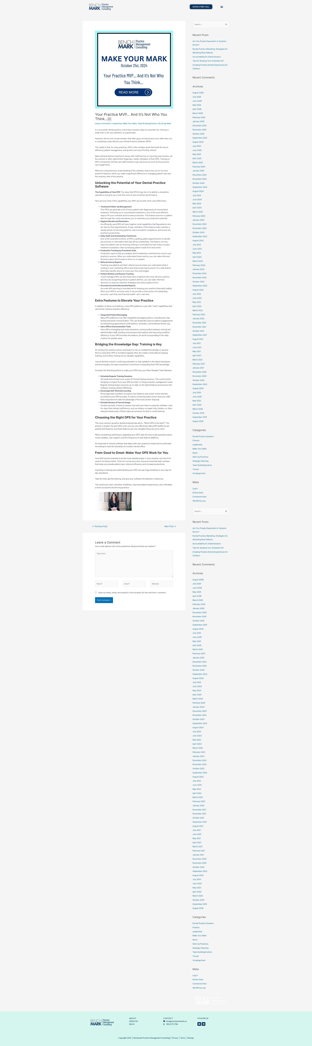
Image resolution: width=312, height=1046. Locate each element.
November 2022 (199, 277)
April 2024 (197, 207)
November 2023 (200, 228)
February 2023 (199, 265)
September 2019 (200, 417)
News (195, 453)
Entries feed (198, 492)
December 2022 (199, 273)
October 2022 (198, 281)
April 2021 (197, 355)
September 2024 (200, 187)
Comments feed (199, 496)
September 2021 (200, 335)
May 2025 (197, 154)
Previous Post (99, 526)
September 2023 (200, 236)
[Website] (161, 584)
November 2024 (200, 179)
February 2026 (199, 117)
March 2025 (198, 162)
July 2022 (197, 294)
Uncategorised (199, 473)
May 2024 (197, 203)
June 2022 (197, 298)
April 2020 (197, 405)
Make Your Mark (130, 123)
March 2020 (198, 409)
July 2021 (197, 343)
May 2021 (197, 351)
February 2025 (199, 166)
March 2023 (198, 261)
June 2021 (197, 347)
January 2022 (198, 318)
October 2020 (198, 380)
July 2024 (197, 195)
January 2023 (198, 269)
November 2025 (199, 129)
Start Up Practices (200, 457)
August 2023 (198, 240)
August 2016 (198, 421)
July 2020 (197, 392)
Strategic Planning (200, 461)
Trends (196, 469)
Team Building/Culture (147, 123)
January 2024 (198, 220)
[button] (222, 7)
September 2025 (200, 138)
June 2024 (197, 199)
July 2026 (197, 97)
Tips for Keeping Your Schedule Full (208, 61)
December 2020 (199, 372)
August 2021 (198, 339)
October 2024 (199, 183)
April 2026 (197, 109)
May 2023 (197, 253)
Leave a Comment (103, 123)
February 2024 (199, 216)
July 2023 (197, 244)
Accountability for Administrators (207, 57)
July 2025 (197, 146)
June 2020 (197, 396)
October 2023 (199, 232)
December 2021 (199, 322)
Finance (196, 440)
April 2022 (197, 306)
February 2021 (199, 364)
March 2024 (198, 212)
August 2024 (198, 191)
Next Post (170, 526)
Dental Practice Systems (203, 436)
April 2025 (197, 158)
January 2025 (198, 171)
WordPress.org (199, 501)
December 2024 (200, 175)
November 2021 (199, 327)
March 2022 (198, 310)
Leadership (117, 123)
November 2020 (199, 376)
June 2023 (197, 249)
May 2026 (197, 105)
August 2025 (198, 142)
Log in (195, 488)
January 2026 (198, 121)
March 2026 (198, 113)
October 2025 (198, 134)
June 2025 (197, 150)
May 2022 (197, 302)
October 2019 (198, 413)
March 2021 (198, 359)
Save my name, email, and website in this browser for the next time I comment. (132, 592)
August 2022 (198, 290)
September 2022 (200, 285)
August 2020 (198, 388)
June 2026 (197, 101)
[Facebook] (199, 1024)
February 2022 (199, 314)
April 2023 (197, 257)
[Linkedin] (203, 1024)
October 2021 (198, 331)
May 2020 (197, 400)
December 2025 (199, 125)
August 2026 (198, 93)
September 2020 (200, 384)
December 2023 (200, 224)
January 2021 (198, 368)
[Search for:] (211, 24)
